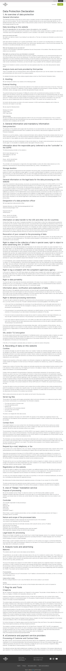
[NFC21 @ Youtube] (56, 659)
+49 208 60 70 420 (39, 657)
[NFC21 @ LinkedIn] (50, 659)
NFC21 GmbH (38, 669)
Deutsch (55, 1)
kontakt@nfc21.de (38, 659)
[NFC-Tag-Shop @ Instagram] (53, 659)
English (60, 1)
